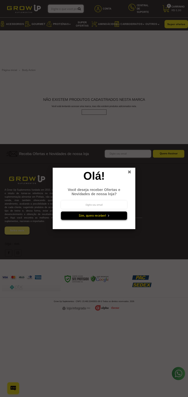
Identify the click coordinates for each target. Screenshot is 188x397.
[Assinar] (94, 216)
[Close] (131, 173)
